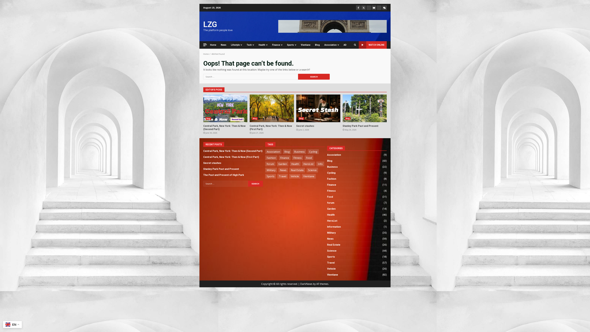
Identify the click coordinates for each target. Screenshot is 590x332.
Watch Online (376, 45)
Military (271, 170)
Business (299, 151)
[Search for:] (250, 77)
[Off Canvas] (205, 44)
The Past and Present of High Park (223, 175)
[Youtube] (374, 7)
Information (334, 226)
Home (213, 45)
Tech (249, 45)
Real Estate (297, 170)
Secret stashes (318, 108)
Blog (317, 45)
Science (312, 170)
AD (345, 45)
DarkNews (306, 284)
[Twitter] (363, 7)
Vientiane (305, 45)
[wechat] (384, 7)
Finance (276, 45)
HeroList (308, 164)
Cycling (313, 151)
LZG (210, 24)
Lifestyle (235, 45)
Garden (282, 164)
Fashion (271, 158)
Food (309, 158)
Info (320, 164)
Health (262, 45)
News (223, 45)
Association (330, 45)
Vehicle (295, 176)
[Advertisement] (332, 26)
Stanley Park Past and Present (365, 108)
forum (270, 164)
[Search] (355, 45)
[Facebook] (358, 7)
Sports (290, 45)
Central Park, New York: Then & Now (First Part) (272, 108)
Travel (282, 176)
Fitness (297, 158)
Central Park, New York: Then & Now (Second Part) (225, 108)
